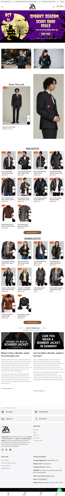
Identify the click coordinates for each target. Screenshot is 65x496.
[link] (16, 59)
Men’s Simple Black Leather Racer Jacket (7, 172)
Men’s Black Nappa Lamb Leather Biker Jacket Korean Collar (24, 172)
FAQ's (34, 432)
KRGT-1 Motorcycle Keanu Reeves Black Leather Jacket (23, 225)
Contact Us (36, 438)
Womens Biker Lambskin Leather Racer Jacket (8, 262)
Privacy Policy (5, 460)
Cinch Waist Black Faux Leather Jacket (40, 262)
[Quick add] (28, 123)
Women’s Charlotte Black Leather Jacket (23, 262)
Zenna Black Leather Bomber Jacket (39, 288)
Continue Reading (6, 388)
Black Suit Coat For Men (9, 127)
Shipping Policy (5, 468)
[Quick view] (28, 120)
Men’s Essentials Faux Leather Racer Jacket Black (23, 198)
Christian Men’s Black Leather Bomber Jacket (56, 172)
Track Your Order (37, 440)
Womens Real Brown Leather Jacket (7, 315)
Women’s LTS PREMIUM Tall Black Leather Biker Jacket (24, 288)
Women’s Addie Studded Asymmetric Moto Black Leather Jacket (8, 288)
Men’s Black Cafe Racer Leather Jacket (40, 172)
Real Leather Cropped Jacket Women (23, 315)
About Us (35, 429)
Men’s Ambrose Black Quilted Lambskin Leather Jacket (55, 198)
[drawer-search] (54, 7)
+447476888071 (42, 479)
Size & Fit (35, 435)
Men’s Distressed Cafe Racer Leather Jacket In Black (8, 198)
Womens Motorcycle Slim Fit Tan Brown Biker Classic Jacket (8, 225)
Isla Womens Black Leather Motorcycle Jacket (55, 262)
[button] (28, 116)
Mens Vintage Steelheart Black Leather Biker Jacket (40, 198)
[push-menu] (2, 6)
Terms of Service (5, 465)
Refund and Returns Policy (8, 463)
